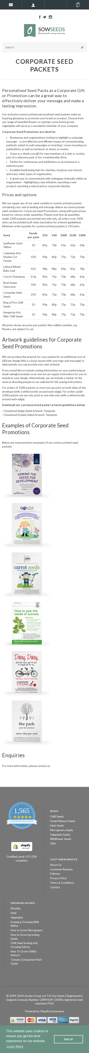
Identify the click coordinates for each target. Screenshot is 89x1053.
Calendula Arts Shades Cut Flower (12, 257)
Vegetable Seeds (60, 834)
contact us (44, 766)
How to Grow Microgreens (27, 930)
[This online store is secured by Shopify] (21, 846)
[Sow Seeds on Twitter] (43, 16)
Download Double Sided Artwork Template (30, 414)
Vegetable (17, 917)
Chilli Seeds (57, 816)
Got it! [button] (68, 1039)
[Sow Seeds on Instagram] (49, 16)
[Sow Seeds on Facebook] (39, 16)
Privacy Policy (58, 878)
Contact (55, 887)
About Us (55, 864)
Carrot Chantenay (14, 276)
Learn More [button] (15, 1046)
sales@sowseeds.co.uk (23, 374)
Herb (14, 913)
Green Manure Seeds (62, 821)
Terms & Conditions (62, 882)
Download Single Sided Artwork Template (29, 411)
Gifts (53, 843)
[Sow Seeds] (44, 30)
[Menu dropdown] (33, 4)
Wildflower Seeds (60, 839)
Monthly (16, 908)
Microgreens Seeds (61, 830)
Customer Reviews (61, 869)
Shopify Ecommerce (52, 1011)
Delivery (55, 873)
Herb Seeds (57, 825)
